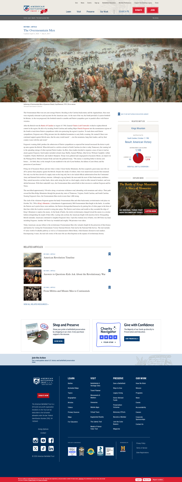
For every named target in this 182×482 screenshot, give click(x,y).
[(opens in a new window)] (35, 440)
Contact (43, 433)
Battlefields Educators (109, 3)
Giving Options (43, 429)
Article (34, 27)
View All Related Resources (35, 304)
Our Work (104, 11)
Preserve (90, 11)
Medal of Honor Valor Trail (97, 427)
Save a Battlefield (119, 383)
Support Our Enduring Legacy (143, 3)
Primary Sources (73, 412)
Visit (79, 11)
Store (156, 3)
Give (76, 3)
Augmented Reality (97, 417)
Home (38, 9)
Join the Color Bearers (118, 423)
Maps (70, 417)
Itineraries (94, 402)
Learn (68, 11)
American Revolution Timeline (59, 257)
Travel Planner (95, 390)
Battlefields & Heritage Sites (95, 384)
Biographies (72, 398)
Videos (70, 407)
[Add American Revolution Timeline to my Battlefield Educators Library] (109, 254)
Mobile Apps (94, 407)
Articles (70, 402)
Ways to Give (117, 388)
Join (153, 10)
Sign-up (97, 3)
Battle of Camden (47, 125)
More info (147, 480)
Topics (70, 393)
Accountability (141, 407)
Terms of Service (141, 448)
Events (89, 3)
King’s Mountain (44, 203)
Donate (138, 10)
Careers (138, 412)
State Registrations (142, 453)
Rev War (27, 27)
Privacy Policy (140, 443)
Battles (70, 383)
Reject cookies (158, 480)
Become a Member (119, 417)
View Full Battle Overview (137, 167)
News (82, 3)
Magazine (116, 429)
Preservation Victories (117, 406)
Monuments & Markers (95, 396)
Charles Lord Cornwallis (81, 125)
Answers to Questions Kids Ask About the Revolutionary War (74, 274)
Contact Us (139, 424)
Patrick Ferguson (84, 128)
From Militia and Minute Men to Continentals (67, 291)
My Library (155, 18)
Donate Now (43, 396)
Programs (139, 393)
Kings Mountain (138, 128)
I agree (138, 480)
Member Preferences (125, 3)
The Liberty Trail (97, 421)
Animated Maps (73, 388)
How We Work (141, 383)
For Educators (73, 422)
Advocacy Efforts (119, 412)
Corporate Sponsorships (140, 418)
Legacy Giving (120, 393)
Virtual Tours (94, 412)
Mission (138, 388)
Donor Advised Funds (118, 399)
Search (122, 11)
